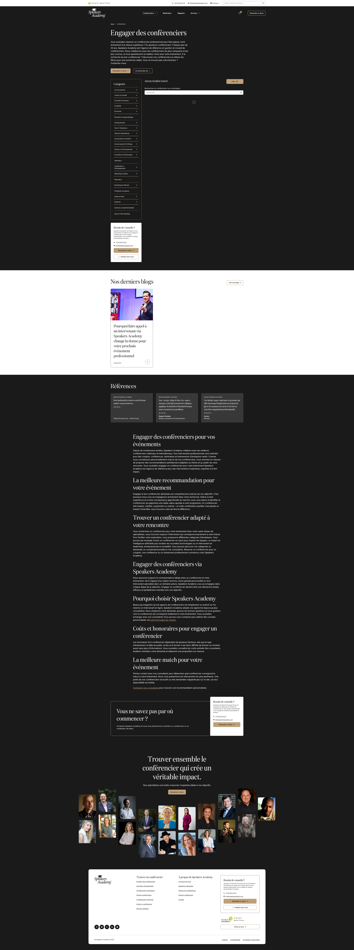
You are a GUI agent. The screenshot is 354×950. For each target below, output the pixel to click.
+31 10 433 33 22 (179, 3)
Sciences (117, 202)
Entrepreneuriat (119, 123)
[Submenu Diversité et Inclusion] (137, 100)
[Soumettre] (263, 3)
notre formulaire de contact (163, 620)
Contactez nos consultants (145, 688)
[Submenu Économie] (137, 111)
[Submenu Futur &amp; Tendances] (137, 128)
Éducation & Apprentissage (123, 117)
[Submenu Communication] (137, 90)
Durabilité (117, 106)
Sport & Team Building (122, 214)
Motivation (118, 179)
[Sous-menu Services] (199, 13)
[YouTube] (102, 927)
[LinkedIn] (112, 927)
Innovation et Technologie (123, 155)
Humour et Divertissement (123, 149)
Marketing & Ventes (121, 174)
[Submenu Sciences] (137, 202)
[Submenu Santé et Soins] (137, 196)
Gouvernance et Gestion (122, 139)
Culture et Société (120, 95)
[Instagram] (96, 927)
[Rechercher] (241, 92)
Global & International (121, 133)
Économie (117, 111)
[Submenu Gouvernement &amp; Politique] (137, 144)
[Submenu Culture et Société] (137, 95)
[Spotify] (117, 927)
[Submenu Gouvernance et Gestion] (137, 139)
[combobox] (242, 3)
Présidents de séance (121, 191)
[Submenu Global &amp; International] (137, 133)
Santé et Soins (119, 196)
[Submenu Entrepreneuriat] (137, 123)
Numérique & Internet (121, 185)
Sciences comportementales (124, 208)
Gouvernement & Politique (123, 144)
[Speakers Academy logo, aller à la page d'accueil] (97, 13)
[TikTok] (107, 927)
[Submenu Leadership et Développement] (137, 167)
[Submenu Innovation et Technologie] (137, 155)
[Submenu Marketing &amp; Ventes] (137, 174)
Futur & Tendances (120, 128)
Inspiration (118, 161)
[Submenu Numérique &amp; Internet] (137, 185)
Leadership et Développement (119, 167)
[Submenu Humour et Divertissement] (137, 149)
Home (112, 24)
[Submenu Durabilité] (137, 106)
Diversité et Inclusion (121, 100)
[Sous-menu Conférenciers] (156, 13)
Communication (119, 90)
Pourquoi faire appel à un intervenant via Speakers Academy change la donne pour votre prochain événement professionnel (130, 340)
